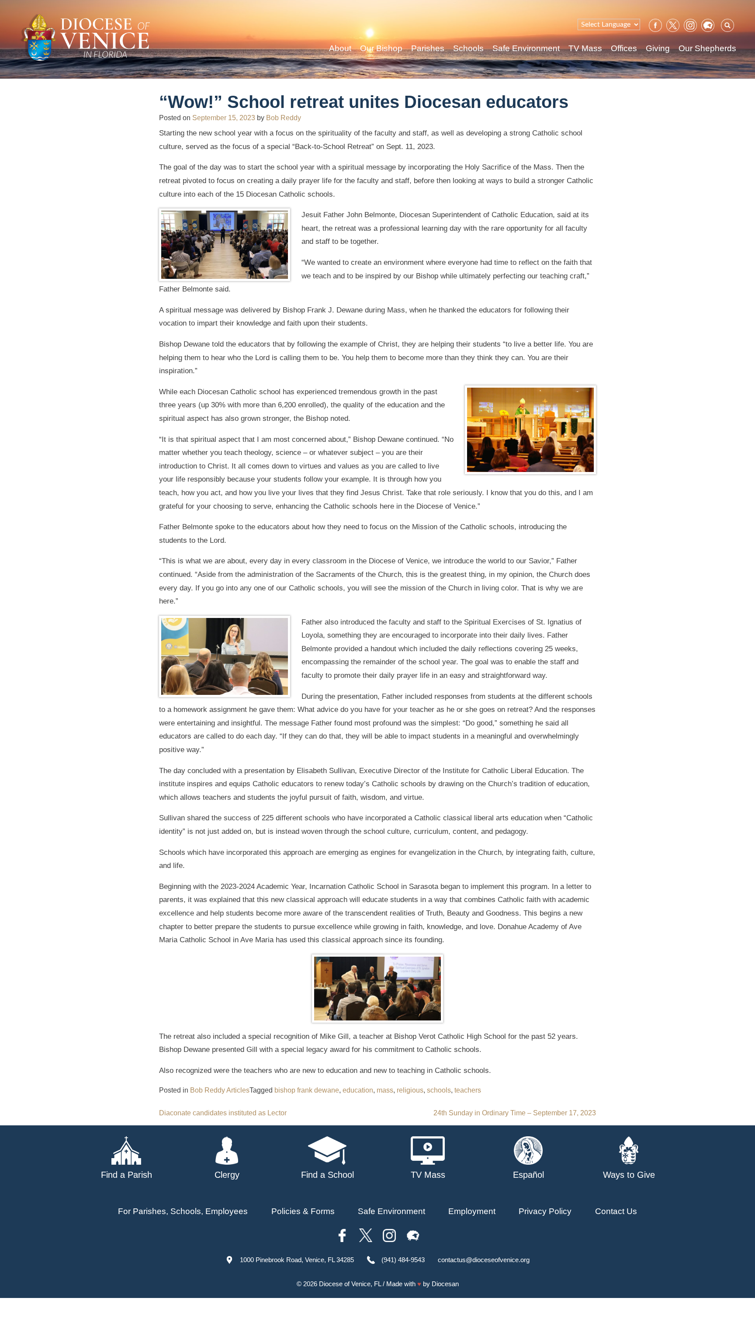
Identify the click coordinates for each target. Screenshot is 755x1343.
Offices (624, 48)
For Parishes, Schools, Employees (183, 1211)
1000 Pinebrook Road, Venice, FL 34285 (297, 1259)
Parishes (427, 48)
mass (385, 1090)
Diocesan (445, 1283)
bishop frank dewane (306, 1090)
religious (410, 1090)
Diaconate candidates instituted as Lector (223, 1113)
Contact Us (616, 1211)
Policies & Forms (303, 1211)
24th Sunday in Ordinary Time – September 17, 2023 (514, 1113)
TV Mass (585, 48)
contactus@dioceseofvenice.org (484, 1259)
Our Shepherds (707, 48)
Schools (468, 48)
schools (439, 1090)
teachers (467, 1090)
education (358, 1090)
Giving (658, 48)
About (340, 48)
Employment (471, 1211)
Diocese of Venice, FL (350, 1283)
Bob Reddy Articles (219, 1090)
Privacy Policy (545, 1211)
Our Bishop (381, 48)
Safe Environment (526, 48)
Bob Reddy (283, 117)
